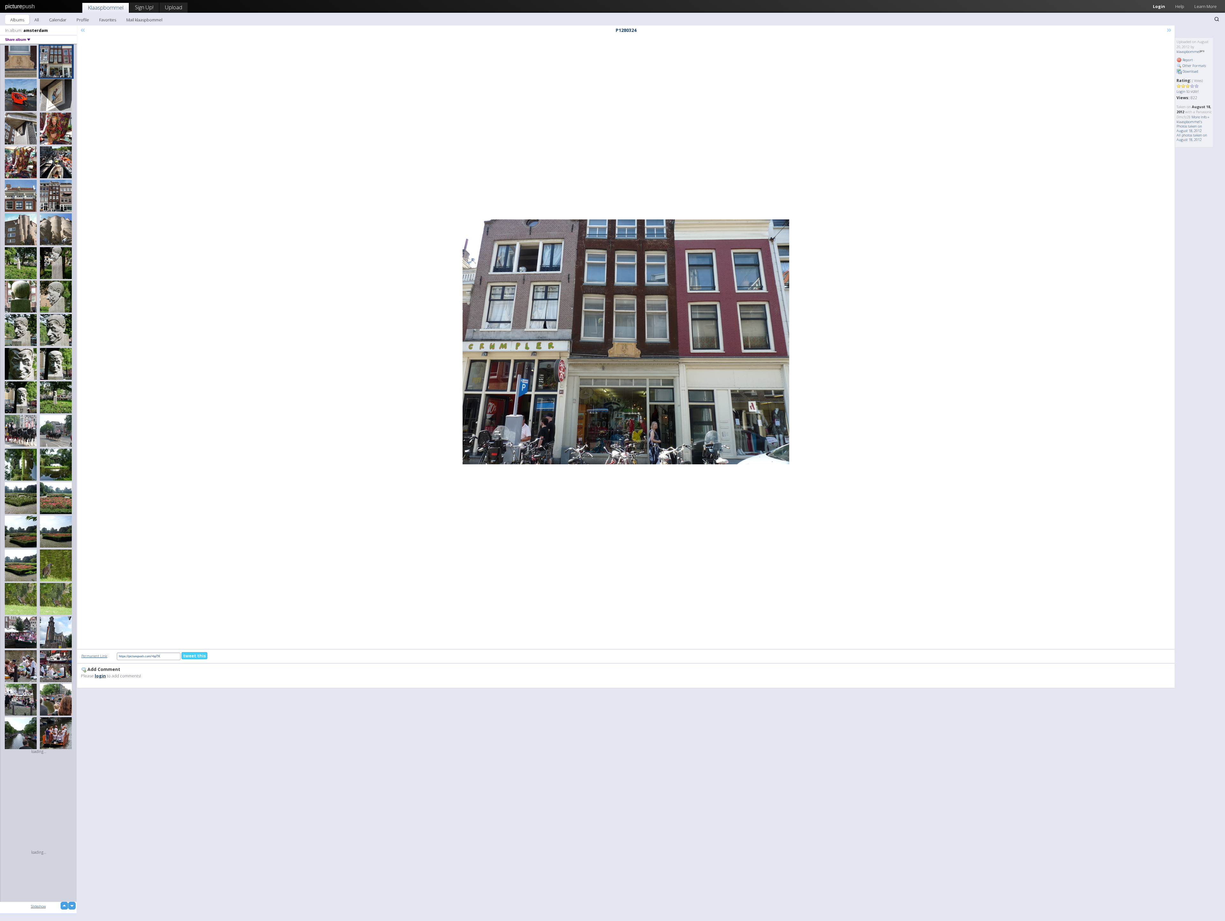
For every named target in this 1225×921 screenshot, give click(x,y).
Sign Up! (144, 7)
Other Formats (1194, 65)
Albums (17, 20)
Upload (173, 7)
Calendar (57, 20)
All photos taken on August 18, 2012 (1192, 137)
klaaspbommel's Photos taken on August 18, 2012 (1189, 126)
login (100, 676)
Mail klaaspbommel (144, 20)
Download (1190, 71)
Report (1187, 59)
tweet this (194, 656)
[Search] (1217, 19)
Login (1159, 6)
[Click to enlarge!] (626, 341)
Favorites (107, 20)
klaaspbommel (1188, 51)
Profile (83, 20)
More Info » (1200, 116)
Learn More (1205, 6)
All (36, 20)
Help (1179, 6)
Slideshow (38, 906)
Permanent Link (94, 655)
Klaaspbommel (105, 7)
